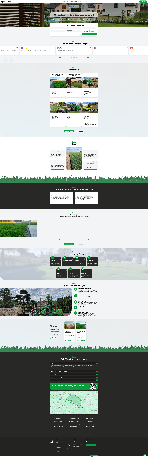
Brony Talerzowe (87, 125)
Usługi (72, 1)
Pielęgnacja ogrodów (55, 94)
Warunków (87, 456)
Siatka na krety (54, 91)
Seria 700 (69, 115)
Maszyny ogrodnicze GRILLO (89, 113)
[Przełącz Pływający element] (144, 455)
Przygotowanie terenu (55, 88)
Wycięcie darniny (87, 88)
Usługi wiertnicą (54, 116)
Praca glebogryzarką (87, 94)
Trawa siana (54, 92)
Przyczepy (86, 123)
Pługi (85, 117)
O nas (69, 1)
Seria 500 (69, 117)
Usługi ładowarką (55, 113)
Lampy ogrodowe (71, 92)
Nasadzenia (70, 91)
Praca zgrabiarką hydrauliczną (89, 95)
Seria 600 (69, 116)
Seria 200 (69, 119)
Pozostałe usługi (58, 447)
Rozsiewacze (86, 116)
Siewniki (85, 119)
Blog (82, 1)
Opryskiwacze (86, 115)
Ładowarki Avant (58, 448)
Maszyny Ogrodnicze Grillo (60, 450)
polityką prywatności (91, 31)
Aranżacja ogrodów (71, 90)
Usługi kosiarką (54, 119)
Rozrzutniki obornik (87, 122)
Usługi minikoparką (55, 117)
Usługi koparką (54, 115)
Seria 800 (69, 113)
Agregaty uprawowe (87, 118)
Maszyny (79, 1)
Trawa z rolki (54, 93)
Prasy (85, 120)
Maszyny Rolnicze (58, 451)
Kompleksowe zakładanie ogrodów (60, 444)
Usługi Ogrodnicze (59, 446)
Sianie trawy (86, 91)
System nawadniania (55, 90)
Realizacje (75, 1)
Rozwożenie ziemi (87, 93)
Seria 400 (69, 118)
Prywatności (84, 456)
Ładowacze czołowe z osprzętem (90, 124)
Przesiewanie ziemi (87, 92)
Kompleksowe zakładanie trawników (60, 442)
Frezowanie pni (54, 118)
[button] (60, 57)
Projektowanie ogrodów (72, 88)
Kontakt (85, 1)
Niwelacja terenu (87, 90)
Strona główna (65, 1)
